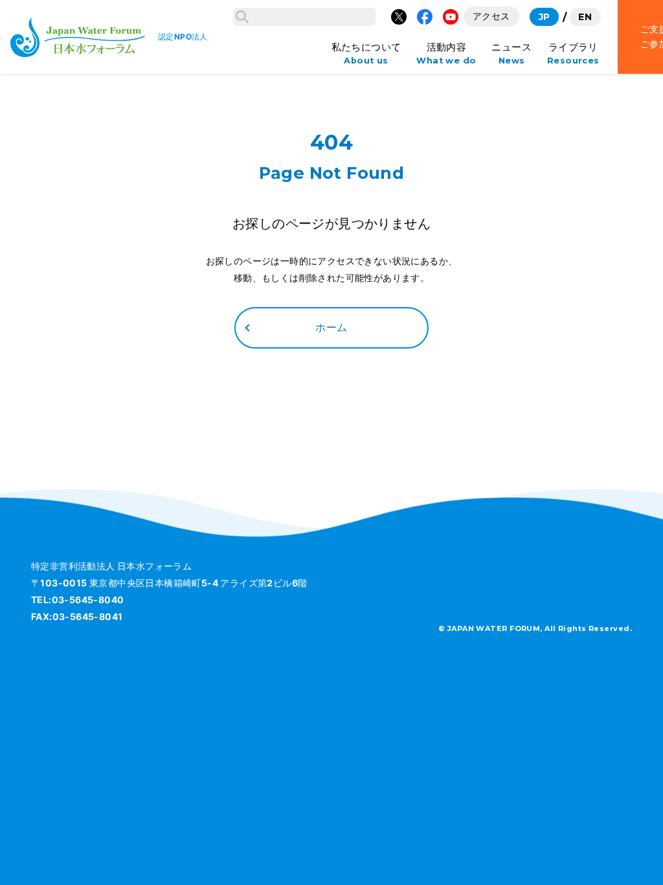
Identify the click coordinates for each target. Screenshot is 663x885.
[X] (399, 17)
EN (585, 17)
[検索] (242, 17)
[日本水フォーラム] (77, 37)
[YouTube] (450, 17)
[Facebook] (425, 17)
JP (544, 17)
